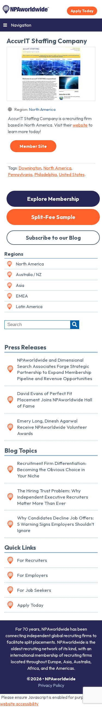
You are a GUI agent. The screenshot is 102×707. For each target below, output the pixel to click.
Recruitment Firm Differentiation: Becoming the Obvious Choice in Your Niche (51, 469)
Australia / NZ (29, 274)
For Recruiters (32, 560)
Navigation (21, 25)
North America (34, 109)
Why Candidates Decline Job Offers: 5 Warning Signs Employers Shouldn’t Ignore (55, 524)
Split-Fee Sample (53, 217)
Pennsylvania (20, 174)
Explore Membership (53, 198)
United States (72, 174)
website (80, 125)
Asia (20, 285)
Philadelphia (45, 174)
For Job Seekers (34, 590)
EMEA (22, 296)
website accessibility (19, 703)
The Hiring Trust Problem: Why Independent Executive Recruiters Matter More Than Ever (52, 497)
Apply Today (82, 10)
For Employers (32, 575)
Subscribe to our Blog (53, 237)
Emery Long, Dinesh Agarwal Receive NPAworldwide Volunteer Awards (52, 427)
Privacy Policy (51, 685)
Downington (29, 168)
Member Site (33, 146)
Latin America (29, 306)
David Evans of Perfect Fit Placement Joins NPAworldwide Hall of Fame (54, 399)
